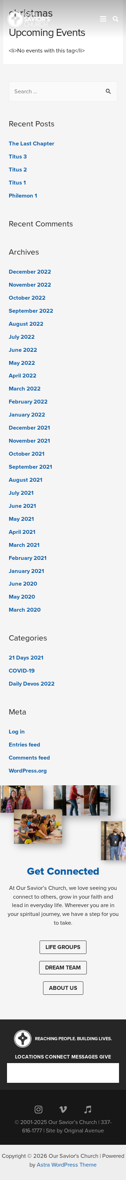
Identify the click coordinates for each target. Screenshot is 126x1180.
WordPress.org (28, 770)
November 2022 (30, 284)
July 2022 (22, 337)
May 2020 (22, 596)
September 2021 (30, 466)
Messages (84, 1057)
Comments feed (29, 757)
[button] (63, 947)
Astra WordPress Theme (67, 1164)
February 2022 (28, 401)
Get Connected (63, 871)
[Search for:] (63, 91)
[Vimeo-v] (63, 1109)
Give (105, 1057)
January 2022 (27, 414)
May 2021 (21, 519)
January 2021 (26, 571)
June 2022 (23, 350)
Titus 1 (17, 182)
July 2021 (21, 493)
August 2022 (26, 323)
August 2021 (25, 479)
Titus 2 (18, 169)
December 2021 (29, 427)
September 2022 (31, 310)
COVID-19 (22, 670)
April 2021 (22, 532)
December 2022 (30, 271)
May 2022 (22, 363)
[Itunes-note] (87, 1109)
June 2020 (23, 583)
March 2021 (24, 545)
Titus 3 (18, 156)
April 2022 (22, 375)
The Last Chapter (31, 143)
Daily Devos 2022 (32, 683)
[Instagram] (38, 1109)
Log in (17, 731)
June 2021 (22, 506)
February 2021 (28, 558)
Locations (29, 1057)
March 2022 (25, 388)
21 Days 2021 (26, 657)
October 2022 (27, 297)
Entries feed (24, 744)
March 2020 (25, 609)
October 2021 (26, 453)
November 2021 (29, 440)
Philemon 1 (23, 195)
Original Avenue (84, 1130)
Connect (57, 1057)
